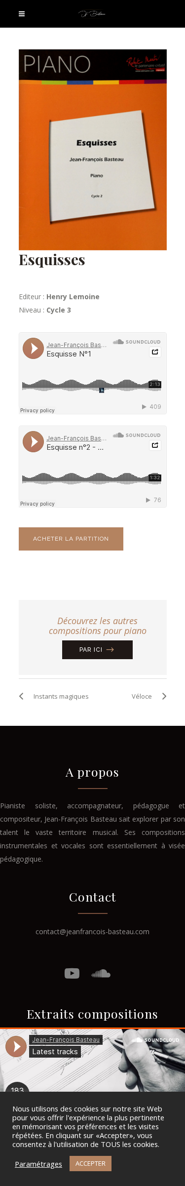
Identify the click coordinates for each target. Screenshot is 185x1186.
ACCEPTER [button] (90, 1163)
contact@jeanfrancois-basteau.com (92, 931)
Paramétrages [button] (38, 1163)
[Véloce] (162, 696)
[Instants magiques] (24, 696)
